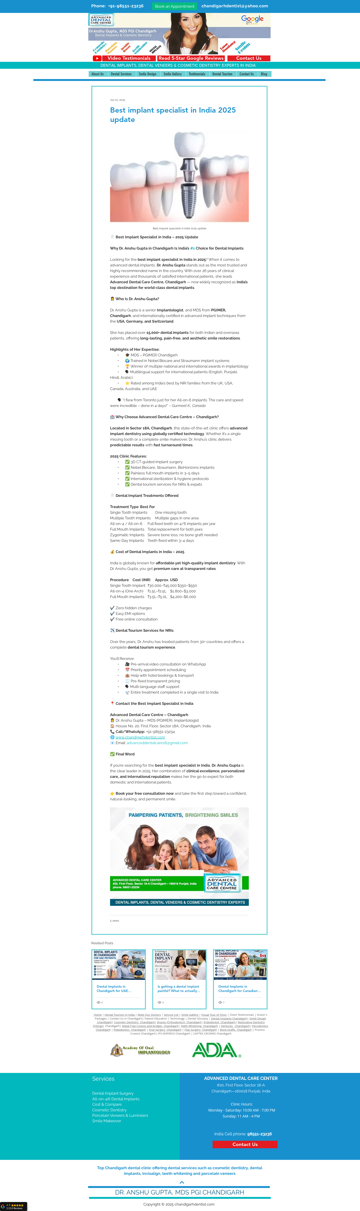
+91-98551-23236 (126, 5)
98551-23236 (259, 1133)
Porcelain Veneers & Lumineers (120, 1115)
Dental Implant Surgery (113, 1093)
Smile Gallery (190, 1015)
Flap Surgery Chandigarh (200, 1030)
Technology (177, 1018)
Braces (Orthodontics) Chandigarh (179, 1022)
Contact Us (117, 1018)
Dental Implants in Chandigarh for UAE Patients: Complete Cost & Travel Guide (117, 988)
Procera (260, 1030)
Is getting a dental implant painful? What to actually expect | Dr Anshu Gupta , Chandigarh (178, 988)
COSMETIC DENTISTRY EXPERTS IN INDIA (217, 65)
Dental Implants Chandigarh (229, 1018)
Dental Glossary (198, 1018)
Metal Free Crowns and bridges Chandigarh (150, 1026)
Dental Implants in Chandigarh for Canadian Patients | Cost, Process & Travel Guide (238, 988)
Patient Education (156, 1018)
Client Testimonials (242, 1015)
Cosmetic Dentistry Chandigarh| (135, 1022)
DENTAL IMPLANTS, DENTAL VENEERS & (139, 65)
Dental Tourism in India (120, 1015)
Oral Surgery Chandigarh (165, 1030)
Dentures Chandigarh (235, 1026)
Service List (171, 1015)
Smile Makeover (106, 1120)
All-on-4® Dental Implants (116, 1099)
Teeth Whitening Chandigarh (199, 1026)
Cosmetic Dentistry (109, 1110)
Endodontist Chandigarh (220, 1022)
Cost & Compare (107, 1104)
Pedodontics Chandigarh (130, 1030)
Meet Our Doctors (149, 1015)
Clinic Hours (241, 1104)
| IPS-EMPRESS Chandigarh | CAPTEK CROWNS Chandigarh (193, 1033)
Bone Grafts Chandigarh (236, 1030)
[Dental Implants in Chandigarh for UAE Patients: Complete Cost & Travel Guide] (118, 965)
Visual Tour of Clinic (214, 1015)
